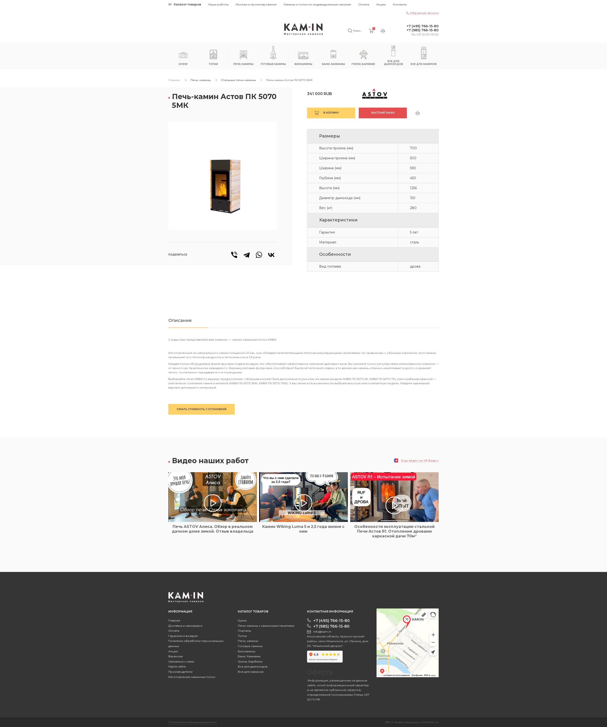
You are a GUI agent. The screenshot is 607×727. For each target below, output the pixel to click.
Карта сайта (177, 666)
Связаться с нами (181, 661)
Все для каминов (250, 671)
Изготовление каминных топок (191, 677)
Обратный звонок (424, 13)
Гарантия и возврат (183, 636)
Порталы (244, 630)
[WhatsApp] (259, 255)
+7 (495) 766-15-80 (423, 26)
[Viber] (234, 255)
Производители (180, 671)
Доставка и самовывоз (185, 625)
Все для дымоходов (252, 666)
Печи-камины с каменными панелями (266, 625)
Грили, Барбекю (250, 661)
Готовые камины (250, 646)
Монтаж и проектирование (256, 4)
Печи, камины (200, 80)
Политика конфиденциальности (192, 722)
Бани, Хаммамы (249, 656)
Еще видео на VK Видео (419, 460)
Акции (381, 4)
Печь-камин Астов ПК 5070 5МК (289, 80)
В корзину (331, 112)
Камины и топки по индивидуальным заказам (317, 4)
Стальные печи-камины (238, 80)
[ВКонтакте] (271, 255)
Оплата (363, 4)
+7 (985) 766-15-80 (423, 30)
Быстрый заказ (383, 112)
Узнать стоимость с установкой (201, 409)
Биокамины (246, 651)
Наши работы (218, 4)
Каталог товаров (187, 4)
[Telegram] (246, 255)
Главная (174, 80)
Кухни (242, 620)
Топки (242, 636)
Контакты (400, 4)
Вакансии (175, 656)
